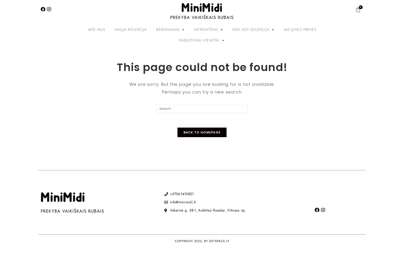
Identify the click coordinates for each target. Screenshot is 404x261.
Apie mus (96, 29)
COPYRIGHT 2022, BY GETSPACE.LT (202, 241)
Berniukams (168, 29)
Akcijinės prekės (300, 29)
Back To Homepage (202, 132)
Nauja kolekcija (131, 29)
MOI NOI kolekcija (250, 29)
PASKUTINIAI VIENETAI (199, 40)
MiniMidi (202, 8)
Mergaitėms (206, 29)
